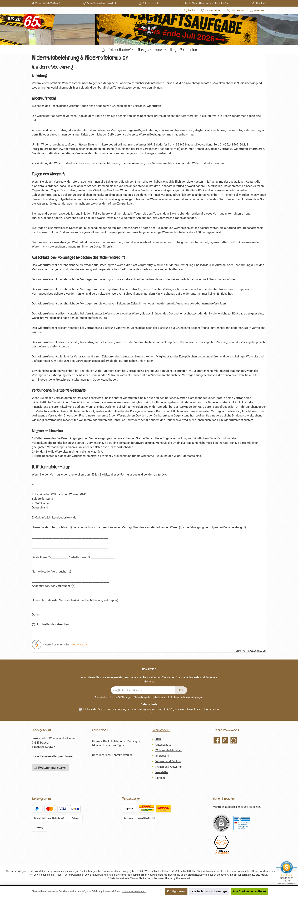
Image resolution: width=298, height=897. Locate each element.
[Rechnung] (39, 828)
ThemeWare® (183, 878)
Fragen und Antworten (168, 766)
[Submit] (181, 690)
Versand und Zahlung (168, 761)
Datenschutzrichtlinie (165, 697)
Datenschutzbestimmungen (113, 709)
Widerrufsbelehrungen (168, 750)
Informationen (161, 730)
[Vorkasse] (75, 818)
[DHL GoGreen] (146, 809)
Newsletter (161, 772)
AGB (169, 709)
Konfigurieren (176, 891)
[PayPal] (37, 809)
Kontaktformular (122, 755)
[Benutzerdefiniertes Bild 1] (242, 823)
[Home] (103, 49)
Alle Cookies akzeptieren (249, 891)
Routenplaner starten (52, 767)
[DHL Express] (163, 809)
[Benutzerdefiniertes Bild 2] (221, 845)
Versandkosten (62, 871)
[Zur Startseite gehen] (149, 30)
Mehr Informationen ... (134, 891)
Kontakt (160, 777)
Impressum (162, 755)
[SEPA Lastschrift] (75, 809)
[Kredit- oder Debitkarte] (56, 809)
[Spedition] (129, 809)
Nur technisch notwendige (209, 891)
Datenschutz (163, 744)
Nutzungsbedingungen (191, 697)
